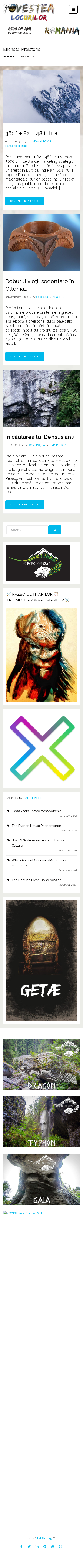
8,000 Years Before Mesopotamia (36, 811)
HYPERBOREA (58, 445)
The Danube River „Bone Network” (37, 880)
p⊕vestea (42, 296)
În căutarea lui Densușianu (39, 437)
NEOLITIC (58, 296)
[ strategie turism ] (16, 145)
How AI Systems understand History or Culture (40, 842)
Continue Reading (23, 201)
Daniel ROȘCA (42, 141)
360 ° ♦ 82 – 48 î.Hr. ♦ (31, 133)
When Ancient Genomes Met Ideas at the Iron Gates (42, 862)
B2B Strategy (44, 1538)
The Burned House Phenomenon (36, 826)
